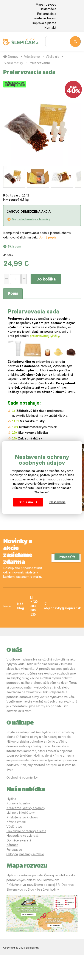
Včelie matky (13, 63)
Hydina (11, 799)
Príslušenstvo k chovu (22, 817)
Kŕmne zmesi (16, 822)
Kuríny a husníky (18, 803)
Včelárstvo (32, 57)
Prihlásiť (65, 557)
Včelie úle (52, 57)
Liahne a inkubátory (20, 812)
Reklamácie (48, 9)
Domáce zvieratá (18, 840)
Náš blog (20, 606)
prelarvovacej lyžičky (44, 336)
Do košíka (46, 279)
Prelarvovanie (39, 63)
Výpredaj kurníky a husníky (31, 219)
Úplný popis (47, 237)
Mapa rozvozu (46, 4)
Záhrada (12, 845)
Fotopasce (14, 850)
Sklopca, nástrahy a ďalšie (25, 854)
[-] (6, 279)
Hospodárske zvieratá (22, 835)
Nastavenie (57, 502)
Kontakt (50, 27)
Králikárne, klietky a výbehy (25, 808)
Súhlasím (26, 502)
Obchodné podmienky (21, 777)
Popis (13, 293)
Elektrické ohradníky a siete (26, 831)
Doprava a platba (44, 23)
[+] (24, 279)
